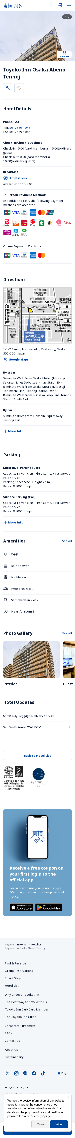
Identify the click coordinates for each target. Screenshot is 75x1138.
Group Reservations (19, 971)
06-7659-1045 (20, 128)
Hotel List (36, 944)
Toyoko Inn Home (16, 944)
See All (67, 541)
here (58, 888)
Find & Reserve (15, 963)
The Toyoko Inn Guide (20, 1017)
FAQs (8, 1033)
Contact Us (12, 1041)
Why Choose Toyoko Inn (22, 994)
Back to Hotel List (37, 755)
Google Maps (19, 359)
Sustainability (14, 1057)
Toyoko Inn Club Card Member (27, 1009)
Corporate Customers (22, 1026)
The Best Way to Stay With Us (26, 1002)
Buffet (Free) (18, 178)
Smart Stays (13, 978)
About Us (11, 1050)
